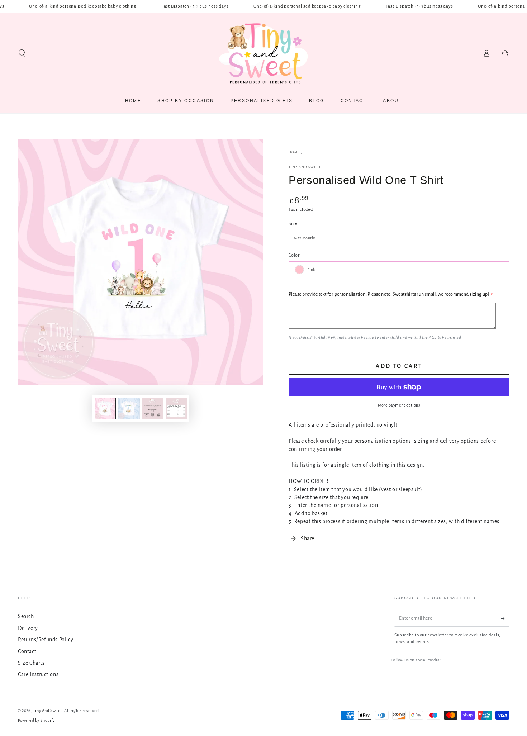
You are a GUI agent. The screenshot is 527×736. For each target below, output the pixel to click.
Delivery (28, 628)
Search (26, 616)
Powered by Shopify (36, 720)
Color (294, 255)
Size (293, 223)
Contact (27, 651)
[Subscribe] (505, 618)
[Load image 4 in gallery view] (176, 408)
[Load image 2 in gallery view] (129, 408)
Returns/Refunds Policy (45, 639)
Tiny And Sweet (305, 167)
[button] (22, 53)
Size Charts (31, 663)
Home (294, 152)
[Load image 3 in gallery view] (152, 408)
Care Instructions (38, 674)
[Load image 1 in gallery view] (105, 408)
